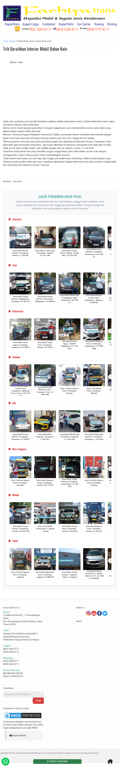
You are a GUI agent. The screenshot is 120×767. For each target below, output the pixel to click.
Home (5, 41)
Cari (38, 700)
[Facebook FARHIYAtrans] (99, 615)
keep (12, 41)
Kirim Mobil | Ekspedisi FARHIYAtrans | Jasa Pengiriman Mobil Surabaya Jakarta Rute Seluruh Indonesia (55, 753)
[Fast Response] (5, 761)
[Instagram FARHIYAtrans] (88, 615)
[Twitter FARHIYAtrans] (104, 615)
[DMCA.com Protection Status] (22, 718)
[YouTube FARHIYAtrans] (93, 615)
